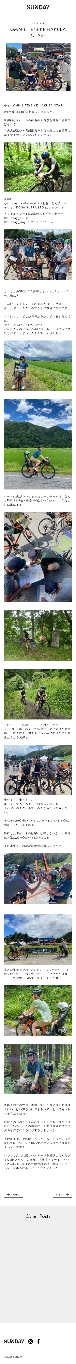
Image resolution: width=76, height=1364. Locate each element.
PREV (16, 1194)
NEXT (60, 1194)
